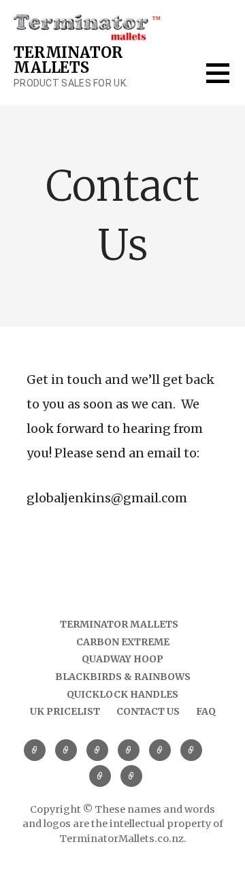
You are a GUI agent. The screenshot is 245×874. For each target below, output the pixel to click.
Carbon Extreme (122, 642)
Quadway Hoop (122, 659)
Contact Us (148, 711)
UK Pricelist (65, 711)
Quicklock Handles (122, 694)
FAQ (206, 711)
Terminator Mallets (68, 60)
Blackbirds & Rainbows (123, 676)
